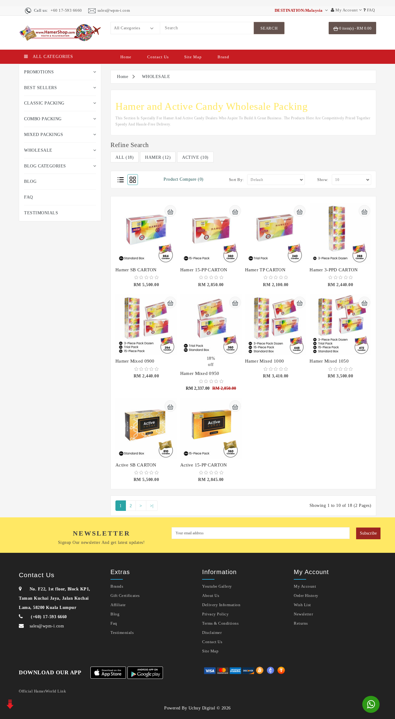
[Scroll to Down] (9, 703)
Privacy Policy (215, 614)
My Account (305, 586)
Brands (116, 586)
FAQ (28, 197)
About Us (210, 595)
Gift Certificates (125, 595)
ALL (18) (124, 157)
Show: (323, 179)
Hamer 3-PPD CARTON (334, 269)
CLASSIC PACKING (44, 103)
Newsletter (303, 614)
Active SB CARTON (135, 464)
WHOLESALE (38, 150)
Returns (301, 623)
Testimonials (122, 632)
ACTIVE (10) (195, 157)
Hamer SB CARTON (136, 269)
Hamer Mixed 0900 (135, 361)
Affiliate (118, 604)
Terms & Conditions (220, 623)
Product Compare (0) (184, 179)
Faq (113, 623)
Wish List (302, 604)
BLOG (30, 181)
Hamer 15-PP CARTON (203, 269)
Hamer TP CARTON (265, 269)
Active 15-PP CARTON (203, 464)
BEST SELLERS (40, 87)
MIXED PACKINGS (43, 134)
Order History (306, 595)
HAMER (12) (158, 157)
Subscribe (368, 533)
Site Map (193, 57)
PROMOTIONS (39, 72)
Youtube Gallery (217, 586)
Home (125, 57)
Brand (223, 57)
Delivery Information (221, 604)
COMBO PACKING (43, 119)
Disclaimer (212, 632)
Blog (114, 614)
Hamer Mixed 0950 (199, 373)
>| (152, 505)
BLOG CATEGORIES (45, 166)
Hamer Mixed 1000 (264, 361)
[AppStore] (108, 673)
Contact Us (158, 57)
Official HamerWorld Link (42, 691)
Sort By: (236, 179)
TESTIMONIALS (41, 213)
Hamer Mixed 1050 (329, 361)
